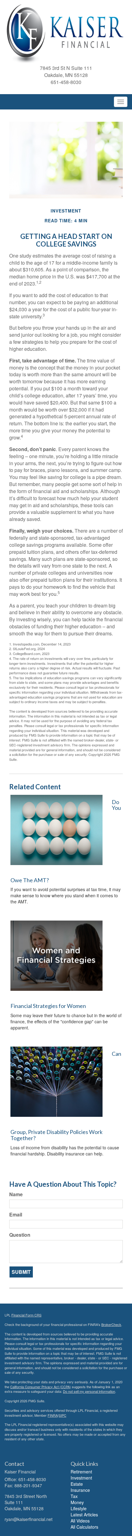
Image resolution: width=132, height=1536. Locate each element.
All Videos (80, 1521)
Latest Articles (84, 1514)
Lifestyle (79, 1508)
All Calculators (84, 1527)
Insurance (80, 1490)
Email (15, 1214)
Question (19, 1234)
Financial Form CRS (26, 1314)
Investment (81, 1478)
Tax (74, 1496)
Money (77, 1502)
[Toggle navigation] (120, 102)
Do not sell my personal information (89, 1391)
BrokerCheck (111, 1324)
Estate (77, 1484)
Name (16, 1194)
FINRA (53, 1415)
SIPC (62, 1415)
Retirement (81, 1472)
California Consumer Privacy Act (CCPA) (40, 1386)
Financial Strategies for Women (48, 1005)
